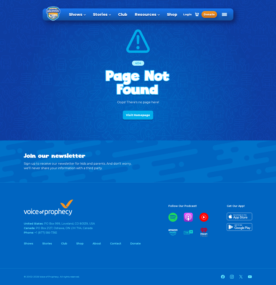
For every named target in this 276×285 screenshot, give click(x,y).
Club (122, 14)
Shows (75, 14)
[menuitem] (77, 14)
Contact (115, 243)
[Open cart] (197, 14)
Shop (172, 14)
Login (187, 14)
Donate (135, 243)
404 (138, 63)
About (97, 243)
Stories (100, 14)
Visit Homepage (138, 115)
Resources (145, 14)
